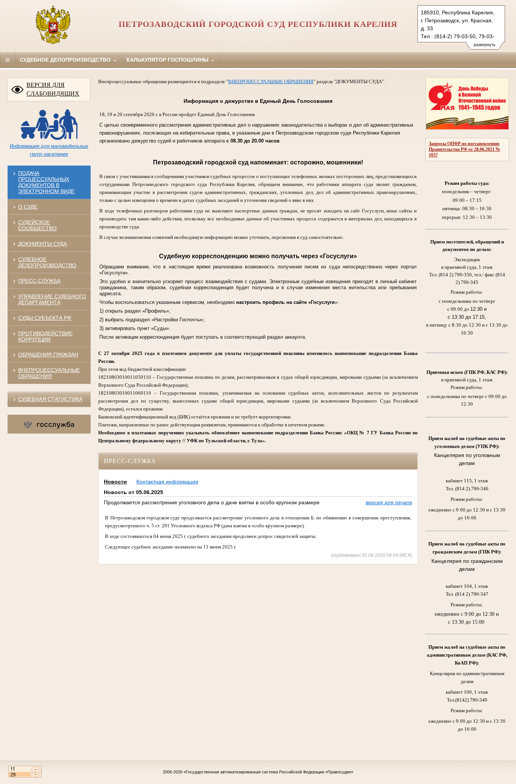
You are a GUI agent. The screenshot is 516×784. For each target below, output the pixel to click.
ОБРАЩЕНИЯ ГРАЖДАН (48, 355)
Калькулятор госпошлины (168, 60)
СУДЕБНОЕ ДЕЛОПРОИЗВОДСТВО (47, 262)
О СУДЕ (27, 207)
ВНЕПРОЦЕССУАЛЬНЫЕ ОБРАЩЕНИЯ (49, 373)
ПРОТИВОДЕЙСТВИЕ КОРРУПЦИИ (45, 336)
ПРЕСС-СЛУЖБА (39, 281)
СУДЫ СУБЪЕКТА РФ (44, 318)
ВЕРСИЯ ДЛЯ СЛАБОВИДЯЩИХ (52, 89)
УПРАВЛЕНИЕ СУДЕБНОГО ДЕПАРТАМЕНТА (52, 299)
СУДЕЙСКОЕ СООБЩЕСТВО (37, 225)
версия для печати (389, 502)
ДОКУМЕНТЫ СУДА (42, 244)
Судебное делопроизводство (66, 60)
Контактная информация (167, 482)
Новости (115, 482)
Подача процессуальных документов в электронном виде (46, 182)
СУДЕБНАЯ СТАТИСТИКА (50, 399)
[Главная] (7, 59)
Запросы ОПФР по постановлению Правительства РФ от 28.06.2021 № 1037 (464, 149)
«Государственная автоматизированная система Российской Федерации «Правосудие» (268, 772)
